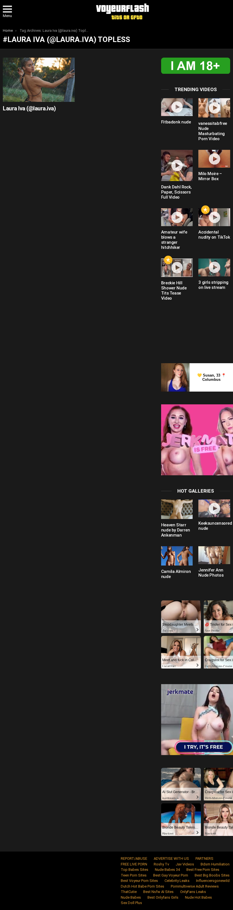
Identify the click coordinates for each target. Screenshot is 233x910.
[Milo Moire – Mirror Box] (214, 159)
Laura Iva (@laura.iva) (29, 108)
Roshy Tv (161, 864)
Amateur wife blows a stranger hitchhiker (174, 240)
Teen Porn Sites (134, 875)
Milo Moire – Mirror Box (210, 176)
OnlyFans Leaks (193, 892)
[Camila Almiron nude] (177, 556)
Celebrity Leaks (177, 881)
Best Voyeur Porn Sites (139, 881)
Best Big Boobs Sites (212, 875)
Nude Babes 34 (167, 869)
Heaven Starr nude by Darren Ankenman (175, 530)
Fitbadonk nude (176, 122)
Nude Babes (131, 897)
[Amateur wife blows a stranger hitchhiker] (177, 217)
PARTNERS (204, 858)
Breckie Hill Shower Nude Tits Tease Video (174, 290)
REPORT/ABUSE (134, 858)
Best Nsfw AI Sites (158, 892)
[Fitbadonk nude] (177, 107)
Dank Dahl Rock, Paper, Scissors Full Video (176, 192)
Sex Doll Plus (131, 903)
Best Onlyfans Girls (162, 897)
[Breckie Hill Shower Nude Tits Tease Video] (177, 268)
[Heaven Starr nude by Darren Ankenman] (177, 509)
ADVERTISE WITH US (171, 858)
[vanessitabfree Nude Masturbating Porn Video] (214, 107)
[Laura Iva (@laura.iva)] (39, 80)
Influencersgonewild (213, 881)
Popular (205, 209)
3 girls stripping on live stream (213, 285)
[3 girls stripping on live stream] (214, 267)
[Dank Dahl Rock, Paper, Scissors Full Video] (177, 165)
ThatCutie (129, 892)
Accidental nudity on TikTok (214, 235)
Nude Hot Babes (198, 897)
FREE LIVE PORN (134, 864)
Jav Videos (185, 864)
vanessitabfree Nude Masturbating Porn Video (212, 131)
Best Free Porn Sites (202, 869)
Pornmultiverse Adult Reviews (195, 886)
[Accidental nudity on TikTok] (214, 217)
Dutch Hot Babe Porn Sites (142, 886)
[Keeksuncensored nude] (214, 508)
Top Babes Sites (134, 869)
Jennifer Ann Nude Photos (210, 573)
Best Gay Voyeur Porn (170, 875)
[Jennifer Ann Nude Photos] (214, 555)
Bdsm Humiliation (215, 864)
